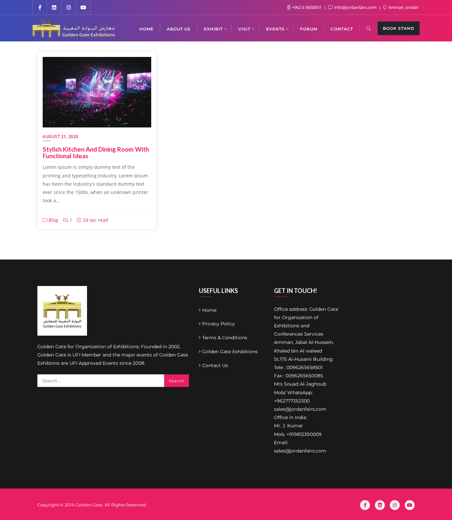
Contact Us (215, 365)
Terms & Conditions (224, 338)
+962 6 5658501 (307, 7)
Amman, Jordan (403, 7)
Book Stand (398, 28)
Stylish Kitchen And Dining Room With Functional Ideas (96, 152)
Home (209, 310)
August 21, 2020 (60, 136)
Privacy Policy (218, 324)
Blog (52, 220)
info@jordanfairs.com (355, 7)
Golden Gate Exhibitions (230, 352)
